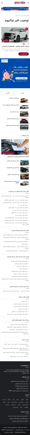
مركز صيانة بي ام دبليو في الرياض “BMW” (18, 390)
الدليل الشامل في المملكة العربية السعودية (18, 418)
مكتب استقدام (24, 301)
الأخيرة (7, 93)
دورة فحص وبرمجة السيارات (12, 167)
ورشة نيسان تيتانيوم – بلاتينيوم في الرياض (15, 46)
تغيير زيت (4, 399)
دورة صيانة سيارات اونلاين (13, 174)
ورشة (21, 407)
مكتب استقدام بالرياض (22, 311)
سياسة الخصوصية (19, 429)
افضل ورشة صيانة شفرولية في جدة (11, 105)
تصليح (9, 399)
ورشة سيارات (15, 407)
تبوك (13, 399)
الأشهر (22, 93)
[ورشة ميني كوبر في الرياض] (24, 163)
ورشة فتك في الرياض (14, 98)
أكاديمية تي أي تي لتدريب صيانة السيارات (18, 356)
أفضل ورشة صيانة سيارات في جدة (20, 202)
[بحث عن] (28, 3)
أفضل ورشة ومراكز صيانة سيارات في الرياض (17, 416)
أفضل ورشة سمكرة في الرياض (20, 234)
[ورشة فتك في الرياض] (24, 100)
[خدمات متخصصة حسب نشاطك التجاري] (15, 8)
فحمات (19, 404)
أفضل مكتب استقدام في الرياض (20, 303)
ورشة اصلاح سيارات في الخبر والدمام (19, 271)
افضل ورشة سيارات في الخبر (21, 263)
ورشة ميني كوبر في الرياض (13, 160)
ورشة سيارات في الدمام (22, 266)
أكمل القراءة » (23, 54)
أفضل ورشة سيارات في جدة (21, 207)
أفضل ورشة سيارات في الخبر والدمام (19, 261)
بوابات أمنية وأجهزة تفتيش (21, 329)
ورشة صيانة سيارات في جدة (21, 200)
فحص (4, 402)
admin (26, 44)
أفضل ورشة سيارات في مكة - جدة (20, 195)
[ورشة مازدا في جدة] (24, 114)
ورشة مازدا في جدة (14, 111)
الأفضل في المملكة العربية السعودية (19, 421)
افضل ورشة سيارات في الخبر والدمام (19, 276)
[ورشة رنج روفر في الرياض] (24, 121)
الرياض (22, 399)
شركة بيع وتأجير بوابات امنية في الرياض (18, 324)
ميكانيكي (26, 407)
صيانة (9, 402)
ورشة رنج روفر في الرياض (13, 118)
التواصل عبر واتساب (8, 432)
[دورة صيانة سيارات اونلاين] (24, 176)
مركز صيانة (13, 404)
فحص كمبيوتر (25, 404)
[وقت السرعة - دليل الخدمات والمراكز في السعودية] (20, 2)
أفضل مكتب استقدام (23, 309)
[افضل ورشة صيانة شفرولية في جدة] (24, 107)
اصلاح (27, 399)
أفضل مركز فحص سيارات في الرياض (18, 156)
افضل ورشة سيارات (23, 250)
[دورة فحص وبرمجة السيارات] (24, 170)
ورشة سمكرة (24, 244)
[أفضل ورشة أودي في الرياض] (24, 127)
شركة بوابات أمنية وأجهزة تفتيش (20, 327)
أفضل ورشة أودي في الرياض (12, 125)
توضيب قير (21, 402)
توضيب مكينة (14, 402)
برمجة (17, 399)
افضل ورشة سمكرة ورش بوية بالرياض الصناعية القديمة (15, 241)
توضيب (26, 402)
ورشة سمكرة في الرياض (21, 237)
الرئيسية (26, 15)
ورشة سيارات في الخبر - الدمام (20, 273)
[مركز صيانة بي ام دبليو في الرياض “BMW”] (24, 183)
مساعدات (7, 404)
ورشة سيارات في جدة (22, 205)
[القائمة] (2, 3)
